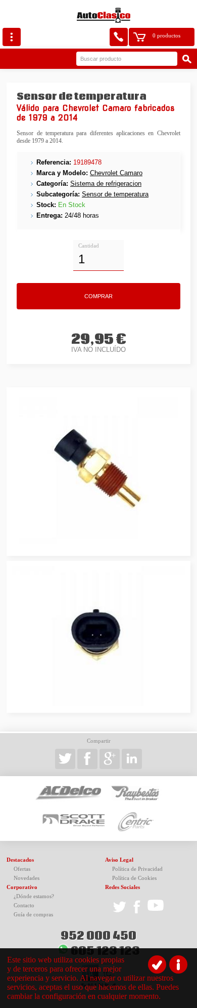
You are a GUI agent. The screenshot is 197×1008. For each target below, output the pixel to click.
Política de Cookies (134, 878)
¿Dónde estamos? (34, 896)
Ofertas (22, 869)
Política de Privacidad (137, 869)
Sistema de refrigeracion (105, 183)
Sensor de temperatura (115, 194)
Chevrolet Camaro (116, 173)
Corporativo (22, 887)
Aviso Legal (119, 860)
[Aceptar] (157, 964)
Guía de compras (33, 914)
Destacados (20, 860)
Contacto (24, 905)
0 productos (166, 35)
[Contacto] (119, 37)
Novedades (26, 878)
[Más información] (178, 964)
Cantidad (88, 246)
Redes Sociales (122, 887)
